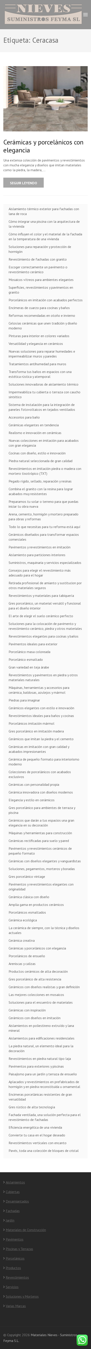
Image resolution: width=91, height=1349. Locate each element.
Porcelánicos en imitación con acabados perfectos (46, 300)
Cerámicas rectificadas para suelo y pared (39, 840)
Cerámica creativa (22, 940)
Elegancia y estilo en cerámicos (32, 800)
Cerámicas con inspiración (27, 1010)
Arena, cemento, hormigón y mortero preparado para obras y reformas (43, 516)
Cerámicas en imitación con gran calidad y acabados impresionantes (39, 749)
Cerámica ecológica (23, 920)
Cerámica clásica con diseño (29, 897)
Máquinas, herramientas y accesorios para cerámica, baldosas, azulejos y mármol (39, 690)
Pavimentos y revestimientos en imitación (39, 547)
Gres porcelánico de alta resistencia (35, 979)
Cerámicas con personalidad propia (34, 784)
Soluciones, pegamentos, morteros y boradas (42, 869)
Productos (13, 1268)
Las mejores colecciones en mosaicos (36, 994)
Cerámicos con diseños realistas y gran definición (44, 987)
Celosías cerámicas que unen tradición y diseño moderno (43, 325)
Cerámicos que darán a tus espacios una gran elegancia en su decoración (41, 822)
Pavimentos (14, 1239)
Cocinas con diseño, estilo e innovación (37, 453)
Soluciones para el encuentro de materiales (41, 1002)
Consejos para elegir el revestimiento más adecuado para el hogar (40, 572)
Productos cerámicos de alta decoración (38, 971)
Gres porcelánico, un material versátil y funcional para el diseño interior (45, 605)
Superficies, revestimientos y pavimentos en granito (41, 289)
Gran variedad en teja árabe (29, 667)
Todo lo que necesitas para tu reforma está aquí (44, 527)
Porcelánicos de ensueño (27, 956)
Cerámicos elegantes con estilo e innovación (41, 708)
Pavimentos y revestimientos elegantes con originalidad (41, 886)
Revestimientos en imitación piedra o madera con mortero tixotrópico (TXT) (45, 471)
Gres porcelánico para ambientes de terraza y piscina (42, 810)
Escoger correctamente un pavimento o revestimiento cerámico (38, 269)
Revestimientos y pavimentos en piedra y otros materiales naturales (43, 677)
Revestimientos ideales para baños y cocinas (41, 715)
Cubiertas (13, 1192)
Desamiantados (17, 1201)
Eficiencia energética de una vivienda (35, 1127)
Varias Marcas (16, 1306)
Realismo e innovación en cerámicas (35, 432)
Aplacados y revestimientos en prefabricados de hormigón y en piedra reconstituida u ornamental (44, 1084)
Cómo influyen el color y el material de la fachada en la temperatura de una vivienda (45, 236)
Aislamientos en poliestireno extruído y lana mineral (41, 1028)
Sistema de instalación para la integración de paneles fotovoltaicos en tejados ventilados (42, 407)
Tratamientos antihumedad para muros (37, 364)
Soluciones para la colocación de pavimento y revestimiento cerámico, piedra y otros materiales (45, 626)
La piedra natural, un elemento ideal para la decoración (41, 1048)
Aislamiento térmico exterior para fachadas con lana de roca (44, 211)
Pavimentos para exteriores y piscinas (36, 1066)
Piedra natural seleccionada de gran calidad (40, 461)
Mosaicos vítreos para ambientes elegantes (41, 279)
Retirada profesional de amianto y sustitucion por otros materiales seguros (45, 585)
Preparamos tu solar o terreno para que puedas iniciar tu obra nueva (43, 504)
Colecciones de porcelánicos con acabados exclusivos (40, 774)
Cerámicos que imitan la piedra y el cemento (41, 739)
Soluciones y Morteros (22, 1296)
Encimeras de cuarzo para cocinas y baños (39, 308)
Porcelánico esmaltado (26, 659)
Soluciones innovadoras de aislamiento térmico (43, 384)
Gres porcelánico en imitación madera (36, 731)
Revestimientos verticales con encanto (37, 1143)
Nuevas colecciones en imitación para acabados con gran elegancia (44, 443)
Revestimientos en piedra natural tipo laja (40, 1058)
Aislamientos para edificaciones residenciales (41, 1038)
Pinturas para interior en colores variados (39, 336)
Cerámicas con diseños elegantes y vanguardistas (45, 861)
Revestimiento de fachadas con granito (38, 259)
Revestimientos (17, 1277)
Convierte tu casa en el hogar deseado (37, 1135)
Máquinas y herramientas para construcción (40, 833)
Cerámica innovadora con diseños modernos (41, 792)
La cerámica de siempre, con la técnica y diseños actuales (44, 930)
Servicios (12, 1287)
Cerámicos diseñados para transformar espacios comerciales (44, 537)
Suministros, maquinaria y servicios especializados (45, 562)
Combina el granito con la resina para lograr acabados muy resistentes (41, 491)
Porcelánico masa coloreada (29, 652)
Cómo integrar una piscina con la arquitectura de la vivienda (44, 224)
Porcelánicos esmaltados (27, 912)
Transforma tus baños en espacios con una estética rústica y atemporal (40, 374)
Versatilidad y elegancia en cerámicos (36, 343)
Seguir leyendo (23, 183)
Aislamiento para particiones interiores (37, 555)
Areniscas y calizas (22, 963)
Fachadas (13, 1211)
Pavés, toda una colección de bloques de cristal (44, 1150)
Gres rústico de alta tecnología (32, 1107)
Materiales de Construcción (26, 1230)
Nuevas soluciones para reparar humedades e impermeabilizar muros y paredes (42, 353)
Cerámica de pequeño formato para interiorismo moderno (44, 761)
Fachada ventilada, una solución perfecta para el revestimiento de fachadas (45, 1117)
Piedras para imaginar (24, 700)
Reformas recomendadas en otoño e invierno (42, 315)
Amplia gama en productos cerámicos (36, 904)
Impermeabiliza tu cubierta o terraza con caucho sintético (44, 394)
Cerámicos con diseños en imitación (35, 1018)
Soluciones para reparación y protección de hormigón (40, 249)
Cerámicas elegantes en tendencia (34, 425)
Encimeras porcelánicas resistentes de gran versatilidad (40, 1096)
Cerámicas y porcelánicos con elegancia (43, 146)
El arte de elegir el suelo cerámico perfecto (41, 616)
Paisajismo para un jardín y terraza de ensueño (43, 1074)
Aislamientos (15, 1182)
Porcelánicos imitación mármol (31, 723)
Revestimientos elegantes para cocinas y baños (43, 636)
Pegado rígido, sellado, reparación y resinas (40, 481)
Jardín (10, 1220)
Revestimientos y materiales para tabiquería (41, 595)
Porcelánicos (15, 1258)
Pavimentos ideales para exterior (33, 644)
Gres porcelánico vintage (27, 876)
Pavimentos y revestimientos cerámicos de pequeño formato (40, 850)
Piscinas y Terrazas (19, 1249)
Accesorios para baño (24, 417)
